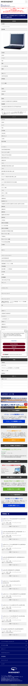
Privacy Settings (14, 343)
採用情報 (3, 656)
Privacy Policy (14, 340)
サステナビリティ (5, 652)
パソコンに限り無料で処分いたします (14, 426)
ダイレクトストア (4, 469)
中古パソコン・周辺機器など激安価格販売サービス (14, 445)
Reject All (14, 346)
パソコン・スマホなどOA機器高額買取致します (14, 494)
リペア (3, 663)
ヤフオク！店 (9, 453)
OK (14, 349)
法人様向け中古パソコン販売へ (14, 489)
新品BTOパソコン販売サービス (14, 461)
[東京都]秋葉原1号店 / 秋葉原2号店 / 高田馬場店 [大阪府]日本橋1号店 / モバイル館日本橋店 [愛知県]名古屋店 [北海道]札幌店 (13, 456)
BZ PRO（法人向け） (5, 471)
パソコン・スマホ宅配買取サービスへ (14, 421)
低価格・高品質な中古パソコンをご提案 (14, 477)
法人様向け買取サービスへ (14, 505)
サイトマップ (4, 660)
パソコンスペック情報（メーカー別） (5, 5)
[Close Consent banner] (26, 331)
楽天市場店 (3, 453)
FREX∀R (3, 472)
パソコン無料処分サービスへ (14, 440)
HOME (1, 4)
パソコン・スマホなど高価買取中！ (14, 410)
